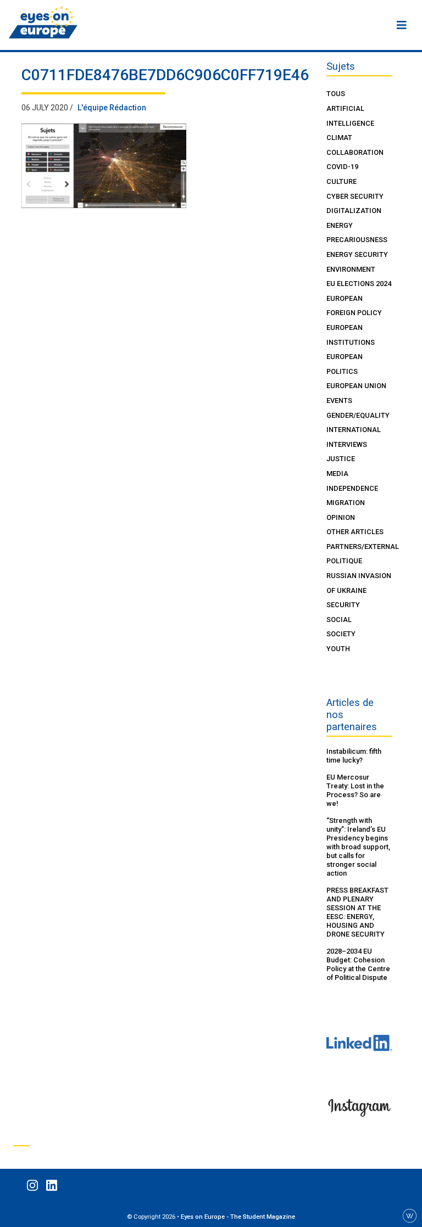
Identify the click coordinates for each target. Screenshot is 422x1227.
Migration (345, 502)
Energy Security (357, 254)
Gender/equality (358, 415)
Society (341, 634)
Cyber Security (355, 196)
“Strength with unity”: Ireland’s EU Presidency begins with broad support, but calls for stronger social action (358, 846)
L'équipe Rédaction (111, 107)
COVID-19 (342, 167)
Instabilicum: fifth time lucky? (353, 755)
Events (339, 400)
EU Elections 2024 (358, 283)
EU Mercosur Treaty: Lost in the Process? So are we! (355, 790)
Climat (339, 137)
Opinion (340, 517)
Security (343, 605)
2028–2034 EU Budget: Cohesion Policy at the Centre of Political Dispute (358, 964)
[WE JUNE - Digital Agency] (410, 1215)
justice (340, 459)
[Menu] (401, 25)
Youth (338, 649)
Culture (341, 181)
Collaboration (355, 152)
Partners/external (362, 546)
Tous (335, 93)
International (353, 429)
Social (339, 619)
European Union (356, 386)
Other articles (355, 532)
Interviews (346, 444)
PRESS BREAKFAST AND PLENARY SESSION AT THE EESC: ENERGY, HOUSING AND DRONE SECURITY (357, 912)
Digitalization (353, 210)
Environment (350, 269)
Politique (344, 561)
